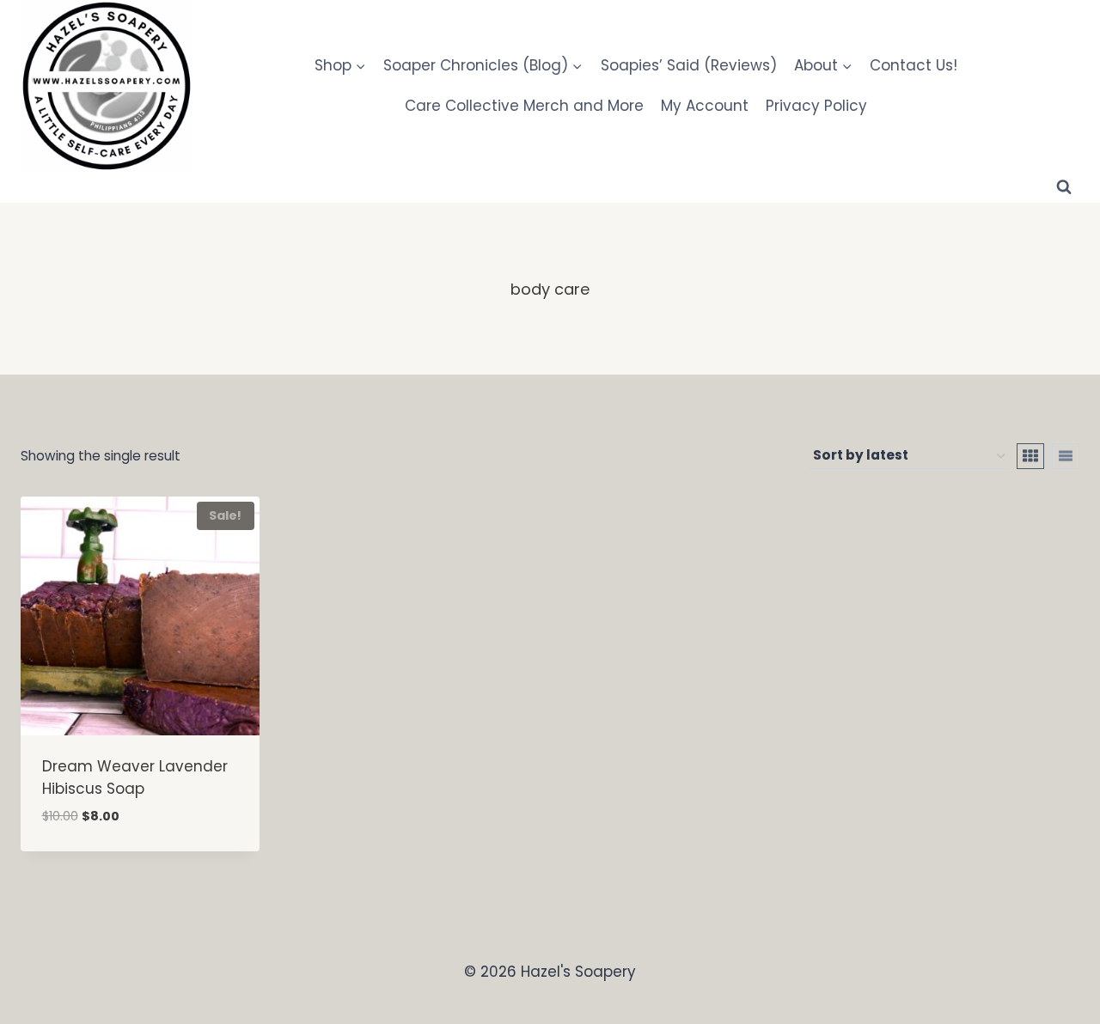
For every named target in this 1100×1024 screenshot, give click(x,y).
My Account (705, 105)
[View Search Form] (1063, 187)
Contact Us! (913, 65)
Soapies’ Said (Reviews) (689, 65)
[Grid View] (1030, 456)
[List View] (1065, 456)
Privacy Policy (816, 105)
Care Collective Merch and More (524, 105)
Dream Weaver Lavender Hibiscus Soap (135, 777)
